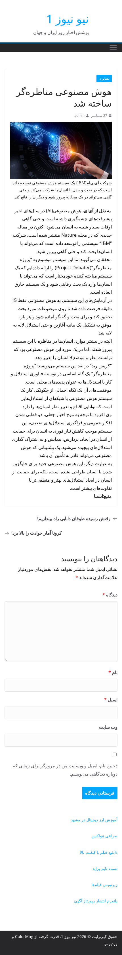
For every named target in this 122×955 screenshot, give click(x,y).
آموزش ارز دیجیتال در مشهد (94, 819)
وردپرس (110, 943)
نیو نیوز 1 (67, 18)
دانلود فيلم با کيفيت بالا (98, 852)
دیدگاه (109, 595)
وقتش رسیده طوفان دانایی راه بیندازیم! (74, 518)
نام (112, 672)
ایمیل (110, 699)
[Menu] (113, 47)
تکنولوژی (104, 79)
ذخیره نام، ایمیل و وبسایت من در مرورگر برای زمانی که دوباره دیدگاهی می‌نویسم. (65, 770)
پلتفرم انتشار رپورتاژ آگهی (95, 900)
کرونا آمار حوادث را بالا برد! (36, 533)
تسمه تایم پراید (104, 868)
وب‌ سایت (108, 727)
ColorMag (24, 936)
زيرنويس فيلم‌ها (104, 884)
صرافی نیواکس (104, 835)
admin (79, 115)
